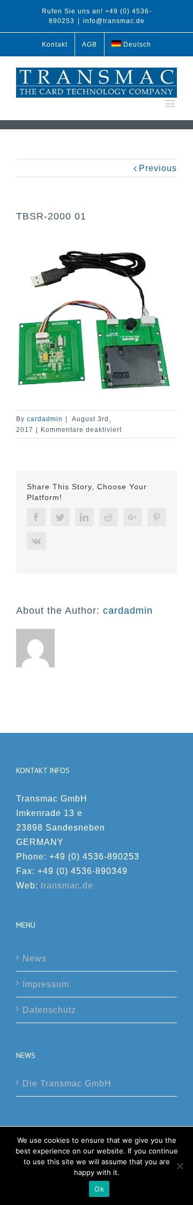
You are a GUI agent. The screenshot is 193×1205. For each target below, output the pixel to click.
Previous (158, 168)
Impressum (46, 984)
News (35, 958)
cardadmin (45, 419)
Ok (99, 1189)
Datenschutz (49, 1010)
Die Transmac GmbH (67, 1083)
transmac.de (67, 885)
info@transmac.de (114, 21)
